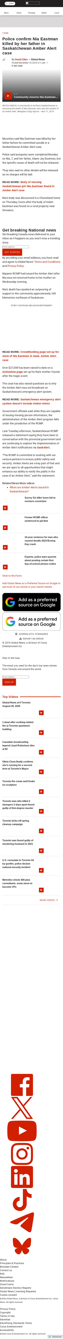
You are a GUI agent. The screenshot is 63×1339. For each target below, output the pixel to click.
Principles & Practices (12, 1263)
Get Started (12, 252)
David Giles (21, 59)
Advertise (5, 1319)
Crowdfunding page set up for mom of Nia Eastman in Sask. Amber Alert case (30, 356)
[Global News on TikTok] (22, 1210)
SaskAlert (43, 447)
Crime (5, 33)
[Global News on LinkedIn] (22, 1187)
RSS (2, 1273)
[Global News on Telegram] (22, 1233)
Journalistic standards (33, 634)
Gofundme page (12, 371)
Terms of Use (7, 1316)
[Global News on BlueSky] (22, 1256)
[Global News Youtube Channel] (22, 1141)
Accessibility (7, 1330)
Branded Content (9, 1266)
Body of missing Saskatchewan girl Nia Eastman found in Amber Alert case (28, 186)
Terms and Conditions (47, 261)
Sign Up (9, 682)
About (3, 1259)
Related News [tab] (10, 483)
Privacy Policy (15, 265)
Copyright (5, 1312)
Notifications (7, 1280)
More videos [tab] (27, 483)
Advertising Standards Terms (16, 1323)
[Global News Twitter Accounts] (22, 1118)
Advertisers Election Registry (15, 1288)
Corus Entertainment (11, 1326)
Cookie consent (8, 1295)
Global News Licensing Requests (18, 1291)
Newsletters (6, 1277)
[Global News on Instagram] (22, 1164)
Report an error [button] (33, 639)
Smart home (6, 1284)
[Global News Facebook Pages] (22, 1095)
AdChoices (57, 1337)
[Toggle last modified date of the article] (47, 62)
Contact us (6, 1270)
